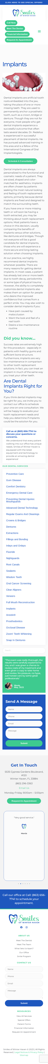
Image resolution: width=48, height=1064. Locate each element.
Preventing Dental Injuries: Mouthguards (20, 500)
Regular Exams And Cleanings (22, 514)
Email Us (24, 788)
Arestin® (11, 615)
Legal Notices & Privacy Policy (29, 1052)
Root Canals (13, 564)
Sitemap (24, 1055)
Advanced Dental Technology (22, 507)
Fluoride (10, 552)
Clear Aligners (13, 589)
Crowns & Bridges (16, 520)
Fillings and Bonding (17, 539)
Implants (11, 608)
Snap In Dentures (15, 640)
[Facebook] (21, 927)
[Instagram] (26, 927)
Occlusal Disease (15, 627)
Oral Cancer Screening (18, 583)
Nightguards (12, 558)
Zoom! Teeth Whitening (19, 634)
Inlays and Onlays (16, 545)
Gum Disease (13, 480)
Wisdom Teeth (14, 577)
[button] (39, 31)
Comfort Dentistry (15, 486)
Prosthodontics (14, 621)
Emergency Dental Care (19, 492)
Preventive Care (15, 474)
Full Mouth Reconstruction (20, 602)
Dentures (11, 526)
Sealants (11, 571)
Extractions (12, 533)
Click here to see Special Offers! (24, 2)
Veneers (10, 596)
